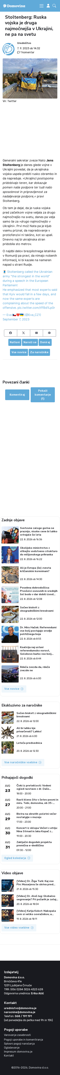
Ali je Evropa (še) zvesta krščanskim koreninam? (35, 569)
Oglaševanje (12, 1047)
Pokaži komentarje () (43, 394)
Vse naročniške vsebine (20, 762)
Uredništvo (24, 43)
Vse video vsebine (17, 927)
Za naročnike (39, 352)
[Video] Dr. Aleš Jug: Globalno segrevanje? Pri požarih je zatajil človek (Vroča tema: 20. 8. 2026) (37, 897)
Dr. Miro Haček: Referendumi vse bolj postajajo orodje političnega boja (38, 631)
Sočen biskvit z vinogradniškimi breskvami (37, 609)
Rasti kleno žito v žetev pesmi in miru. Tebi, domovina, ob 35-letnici (37, 801)
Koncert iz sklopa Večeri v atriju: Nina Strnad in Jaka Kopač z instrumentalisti (37, 829)
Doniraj (45, 342)
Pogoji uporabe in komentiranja (23, 1039)
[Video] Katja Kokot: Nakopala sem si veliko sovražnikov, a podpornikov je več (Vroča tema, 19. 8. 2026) (37, 912)
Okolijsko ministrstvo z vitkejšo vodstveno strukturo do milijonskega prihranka (39, 551)
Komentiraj (17, 394)
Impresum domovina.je (18, 1051)
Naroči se (30, 342)
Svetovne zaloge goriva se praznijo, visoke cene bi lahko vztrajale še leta (38, 531)
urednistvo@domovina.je (20, 1008)
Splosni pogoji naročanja (19, 1043)
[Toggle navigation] (41, 6)
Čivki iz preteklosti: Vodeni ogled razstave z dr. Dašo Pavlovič (33, 787)
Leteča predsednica (29, 743)
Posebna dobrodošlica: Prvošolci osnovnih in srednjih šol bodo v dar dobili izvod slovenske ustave (39, 591)
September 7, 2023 (16, 319)
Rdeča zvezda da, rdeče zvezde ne (35, 668)
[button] (55, 5)
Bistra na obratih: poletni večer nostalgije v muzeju (36, 815)
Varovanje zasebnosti (17, 1035)
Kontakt (9, 1055)
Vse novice (19, 352)
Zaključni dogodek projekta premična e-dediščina (34, 843)
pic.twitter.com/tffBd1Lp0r (36, 307)
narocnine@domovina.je (19, 1012)
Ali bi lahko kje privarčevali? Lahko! (29, 729)
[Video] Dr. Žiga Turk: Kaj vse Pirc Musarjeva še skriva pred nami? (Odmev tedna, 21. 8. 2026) (35, 882)
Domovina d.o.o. (14, 977)
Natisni (15, 342)
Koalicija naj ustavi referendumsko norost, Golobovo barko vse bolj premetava (36, 651)
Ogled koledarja (15, 858)
